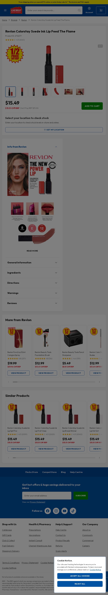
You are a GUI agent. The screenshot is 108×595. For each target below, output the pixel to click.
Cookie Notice (95, 570)
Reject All (80, 584)
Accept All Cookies (80, 576)
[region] (80, 575)
